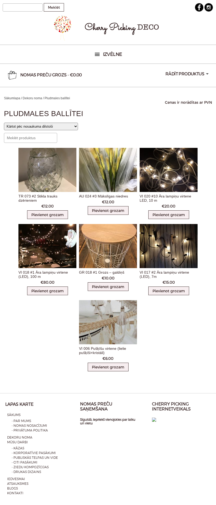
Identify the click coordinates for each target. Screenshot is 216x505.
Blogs (12, 488)
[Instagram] (208, 10)
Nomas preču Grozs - (51, 74)
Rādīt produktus (184, 73)
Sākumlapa (12, 98)
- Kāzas (18, 448)
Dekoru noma (32, 98)
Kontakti (15, 493)
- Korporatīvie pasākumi (34, 453)
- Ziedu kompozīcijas (30, 467)
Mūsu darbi (17, 442)
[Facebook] (199, 10)
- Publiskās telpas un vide (35, 457)
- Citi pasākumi (24, 462)
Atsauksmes (17, 483)
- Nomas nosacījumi (29, 425)
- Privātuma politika (30, 430)
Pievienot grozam (47, 214)
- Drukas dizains (26, 471)
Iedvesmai (16, 479)
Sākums (14, 415)
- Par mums (21, 421)
